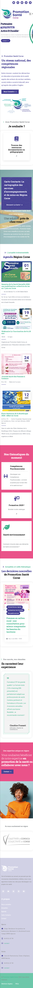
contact (6, 943)
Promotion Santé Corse (10, 977)
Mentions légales (7, 984)
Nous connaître (6, 904)
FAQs (17, 984)
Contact (3, 918)
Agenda (3, 911)
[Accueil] (15, 14)
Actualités (4, 908)
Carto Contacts (6, 915)
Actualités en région (16, 595)
